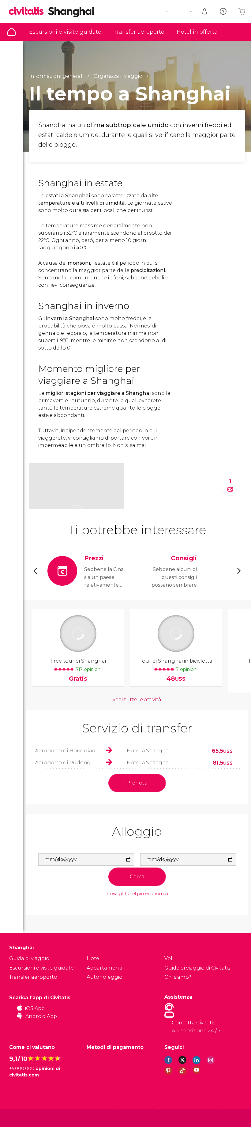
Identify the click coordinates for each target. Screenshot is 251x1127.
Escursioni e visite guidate (65, 31)
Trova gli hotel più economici (137, 893)
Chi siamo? (177, 977)
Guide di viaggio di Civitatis (197, 968)
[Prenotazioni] (205, 11)
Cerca (137, 876)
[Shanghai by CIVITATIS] (28, 11)
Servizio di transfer (137, 728)
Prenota (137, 783)
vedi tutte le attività (137, 699)
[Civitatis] (21, 1117)
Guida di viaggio (11, 32)
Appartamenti (104, 968)
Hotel (94, 958)
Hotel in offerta (197, 31)
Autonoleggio (104, 977)
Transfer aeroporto (139, 31)
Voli (168, 958)
